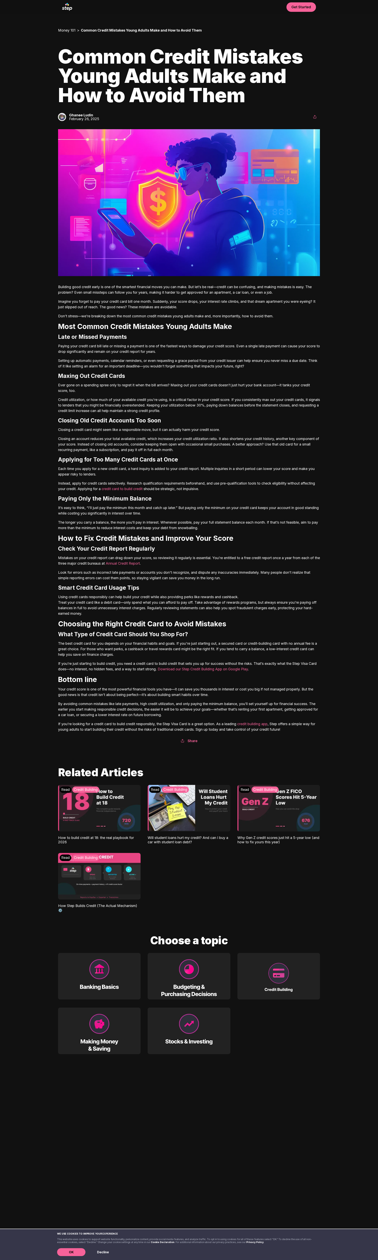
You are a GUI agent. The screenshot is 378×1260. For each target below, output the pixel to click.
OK (71, 1252)
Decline (103, 1252)
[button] (315, 117)
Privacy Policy (255, 1242)
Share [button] (192, 741)
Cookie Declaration (162, 1242)
